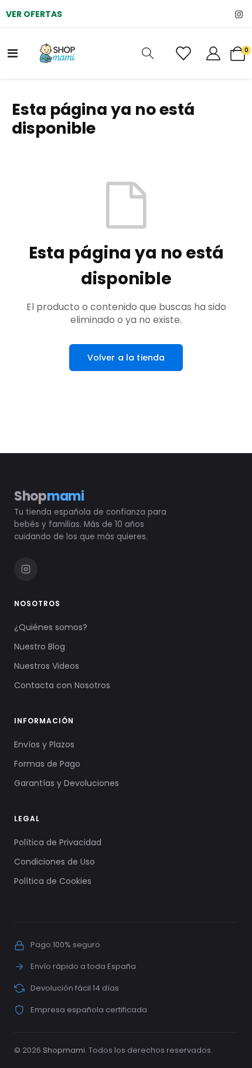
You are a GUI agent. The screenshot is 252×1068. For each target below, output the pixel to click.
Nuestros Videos (46, 666)
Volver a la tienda (126, 357)
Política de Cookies (52, 881)
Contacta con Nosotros (62, 685)
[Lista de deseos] (183, 53)
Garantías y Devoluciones (66, 783)
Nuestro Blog (39, 646)
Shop (49, 496)
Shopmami (64, 1050)
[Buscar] (148, 53)
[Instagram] (238, 13)
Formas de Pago (47, 764)
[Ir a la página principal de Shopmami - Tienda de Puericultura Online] (57, 53)
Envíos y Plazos (44, 744)
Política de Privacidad (57, 842)
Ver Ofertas (34, 14)
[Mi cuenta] (213, 53)
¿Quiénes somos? (50, 627)
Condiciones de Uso (54, 862)
